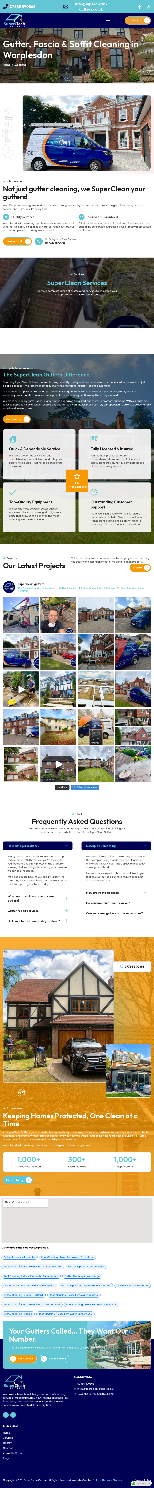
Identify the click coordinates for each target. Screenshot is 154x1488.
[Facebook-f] (139, 6)
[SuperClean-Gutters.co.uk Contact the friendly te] (96, 727)
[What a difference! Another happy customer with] (133, 727)
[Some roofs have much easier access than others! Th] (58, 615)
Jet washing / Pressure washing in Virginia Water (33, 1266)
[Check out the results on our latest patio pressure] (21, 689)
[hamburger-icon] (107, 20)
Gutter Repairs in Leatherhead (86, 1266)
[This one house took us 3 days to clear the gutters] (21, 615)
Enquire (137, 568)
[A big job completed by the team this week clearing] (133, 689)
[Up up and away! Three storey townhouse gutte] (96, 689)
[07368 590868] (121, 966)
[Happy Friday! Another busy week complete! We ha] (133, 652)
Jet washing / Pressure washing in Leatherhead (32, 1304)
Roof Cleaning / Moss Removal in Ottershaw (67, 1257)
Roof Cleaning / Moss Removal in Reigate (73, 1295)
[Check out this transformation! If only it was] (58, 764)
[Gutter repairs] (96, 652)
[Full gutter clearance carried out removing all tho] (58, 727)
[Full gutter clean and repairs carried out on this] (58, 652)
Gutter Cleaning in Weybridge (82, 1276)
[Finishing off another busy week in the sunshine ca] (58, 689)
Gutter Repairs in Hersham (132, 1285)
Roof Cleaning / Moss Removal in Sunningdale (31, 1276)
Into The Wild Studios (109, 1480)
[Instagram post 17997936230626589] (133, 764)
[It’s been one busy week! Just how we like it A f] (21, 652)
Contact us (135, 20)
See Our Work (14, 241)
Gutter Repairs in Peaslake (19, 1257)
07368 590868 (134, 966)
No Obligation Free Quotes (60, 239)
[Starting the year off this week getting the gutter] (21, 727)
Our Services (13, 419)
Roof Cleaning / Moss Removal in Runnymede (65, 1314)
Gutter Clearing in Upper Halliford (23, 1295)
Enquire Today (14, 1180)
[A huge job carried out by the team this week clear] (96, 764)
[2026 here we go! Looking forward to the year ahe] (96, 615)
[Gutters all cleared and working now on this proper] (133, 615)
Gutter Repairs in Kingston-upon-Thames (86, 1285)
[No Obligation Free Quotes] (39, 241)
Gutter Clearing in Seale (18, 1314)
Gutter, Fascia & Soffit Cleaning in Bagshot (29, 1285)
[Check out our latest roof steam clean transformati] (21, 764)
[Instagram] (147, 6)
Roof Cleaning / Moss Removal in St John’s (91, 1304)
